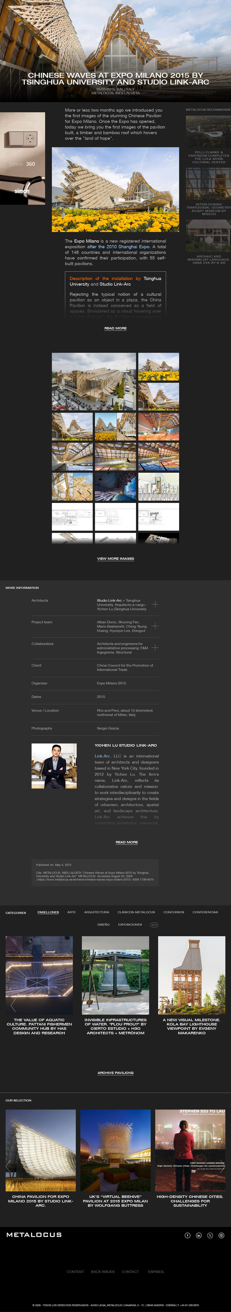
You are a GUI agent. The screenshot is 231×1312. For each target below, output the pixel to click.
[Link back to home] (34, 1235)
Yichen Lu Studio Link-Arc (126, 745)
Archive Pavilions (116, 1073)
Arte (71, 912)
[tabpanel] (115, 1006)
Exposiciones (130, 925)
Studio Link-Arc (115, 284)
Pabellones (48, 912)
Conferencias (205, 912)
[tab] (48, 912)
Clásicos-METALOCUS (136, 912)
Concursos (174, 912)
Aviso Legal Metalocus (106, 1305)
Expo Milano (86, 241)
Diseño (103, 925)
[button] (13, 1005)
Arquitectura (96, 912)
